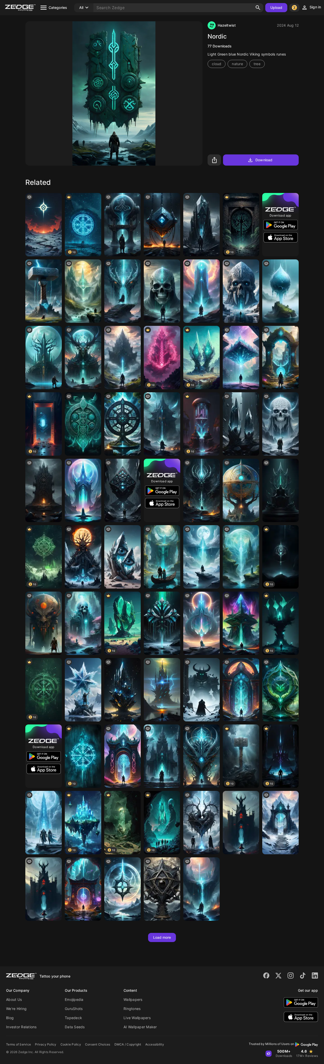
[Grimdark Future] (162, 424)
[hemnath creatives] (280, 291)
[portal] (83, 490)
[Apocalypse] (43, 224)
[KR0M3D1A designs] (201, 224)
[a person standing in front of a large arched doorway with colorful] (122, 756)
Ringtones (132, 1008)
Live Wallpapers (137, 1018)
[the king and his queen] (162, 557)
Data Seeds (75, 1027)
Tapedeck (73, 1018)
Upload (276, 7)
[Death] (162, 291)
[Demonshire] (83, 357)
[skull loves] (83, 623)
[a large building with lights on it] (162, 689)
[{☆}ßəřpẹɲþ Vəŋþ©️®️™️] (162, 889)
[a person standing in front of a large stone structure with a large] (280, 357)
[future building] (241, 490)
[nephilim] (241, 291)
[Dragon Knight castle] (241, 822)
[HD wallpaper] (43, 623)
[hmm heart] (201, 822)
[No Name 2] (280, 689)
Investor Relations (21, 1027)
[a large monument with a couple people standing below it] (43, 291)
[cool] (122, 490)
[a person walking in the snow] (201, 689)
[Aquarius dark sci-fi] (122, 224)
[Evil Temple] (43, 490)
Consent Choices (97, 1044)
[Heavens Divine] (122, 889)
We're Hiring (16, 1008)
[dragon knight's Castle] (43, 889)
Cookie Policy (70, 1044)
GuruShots (74, 1008)
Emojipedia (74, 999)
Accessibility (154, 1044)
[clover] (162, 623)
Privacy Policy (45, 1044)
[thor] (201, 623)
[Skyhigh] (201, 889)
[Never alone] (201, 557)
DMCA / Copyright (127, 1044)
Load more (162, 937)
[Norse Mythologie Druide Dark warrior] (280, 424)
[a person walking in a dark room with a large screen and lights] (83, 889)
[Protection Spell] (241, 557)
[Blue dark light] (122, 689)
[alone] (122, 291)
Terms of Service (18, 1044)
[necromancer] (162, 756)
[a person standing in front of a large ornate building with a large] (241, 689)
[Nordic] (83, 424)
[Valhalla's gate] (280, 822)
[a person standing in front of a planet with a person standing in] (43, 357)
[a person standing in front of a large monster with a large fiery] (83, 557)
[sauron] (83, 291)
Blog (10, 1018)
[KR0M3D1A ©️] (241, 357)
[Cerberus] (201, 490)
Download (263, 160)
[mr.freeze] (43, 822)
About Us (14, 999)
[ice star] (83, 689)
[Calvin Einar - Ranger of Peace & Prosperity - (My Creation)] (122, 357)
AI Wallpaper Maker (140, 1027)
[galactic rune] (122, 424)
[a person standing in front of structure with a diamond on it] (162, 224)
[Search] (258, 7)
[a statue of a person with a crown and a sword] (280, 490)
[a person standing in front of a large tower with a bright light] (201, 291)
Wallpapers (133, 999)
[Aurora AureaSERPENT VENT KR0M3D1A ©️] (201, 756)
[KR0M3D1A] (241, 623)
